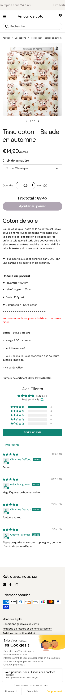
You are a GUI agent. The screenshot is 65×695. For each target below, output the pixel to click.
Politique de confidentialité (19, 633)
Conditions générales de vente (21, 624)
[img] (10, 454)
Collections (20, 37)
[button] (58, 16)
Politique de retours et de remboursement (27, 628)
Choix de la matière (16, 160)
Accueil (6, 37)
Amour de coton (32, 16)
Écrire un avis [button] (32, 432)
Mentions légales (12, 619)
